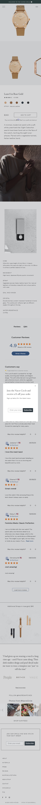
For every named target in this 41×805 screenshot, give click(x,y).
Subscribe (28, 410)
